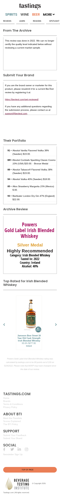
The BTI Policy (10, 424)
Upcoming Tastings (28, 449)
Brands (6, 401)
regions (37, 21)
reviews (7, 21)
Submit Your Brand (12, 438)
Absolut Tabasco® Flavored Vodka (32, 169)
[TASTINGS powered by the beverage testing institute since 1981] (30, 6)
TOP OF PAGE (27, 470)
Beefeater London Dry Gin (28, 196)
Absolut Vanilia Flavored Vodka (30, 150)
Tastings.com (8, 492)
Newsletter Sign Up (13, 454)
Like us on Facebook (6, 449)
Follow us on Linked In (21, 449)
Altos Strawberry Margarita (28, 186)
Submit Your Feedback (14, 435)
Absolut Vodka (22, 179)
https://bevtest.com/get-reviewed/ (22, 99)
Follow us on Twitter (14, 449)
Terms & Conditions (13, 404)
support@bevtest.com (16, 113)
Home (6, 398)
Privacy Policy (10, 407)
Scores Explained (12, 421)
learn (22, 21)
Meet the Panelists (12, 418)
